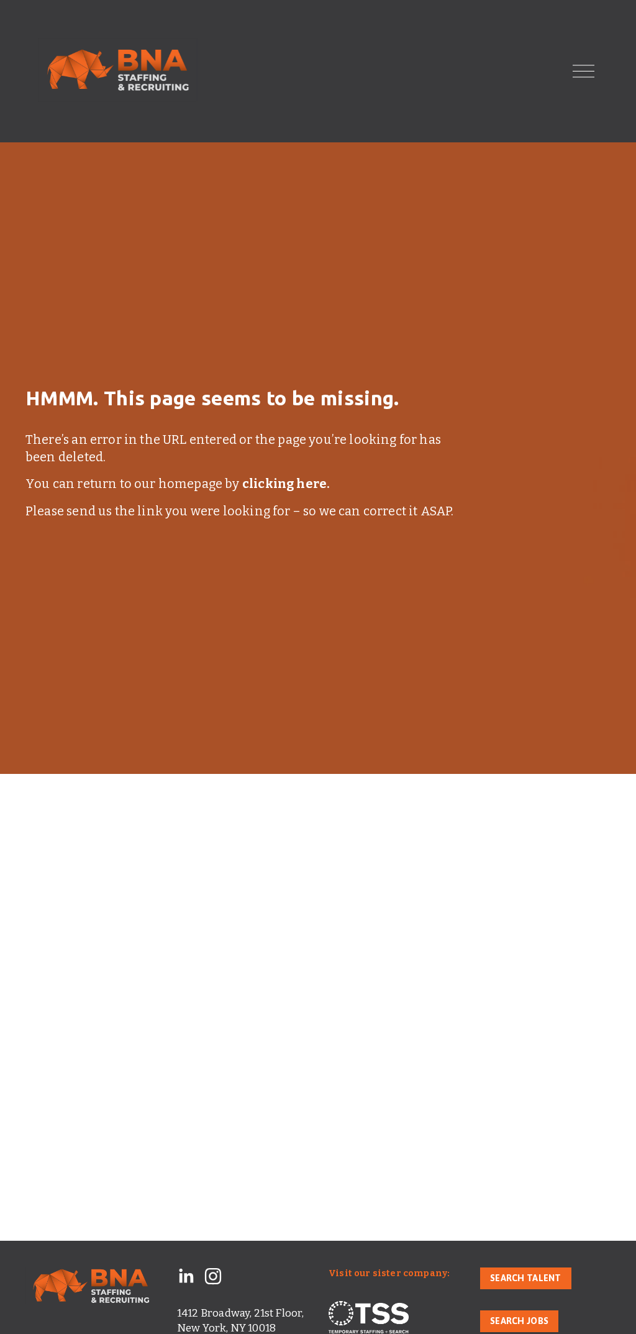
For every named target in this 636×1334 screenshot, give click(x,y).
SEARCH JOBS (519, 1321)
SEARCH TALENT (525, 1278)
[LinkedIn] (185, 1276)
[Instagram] (213, 1276)
